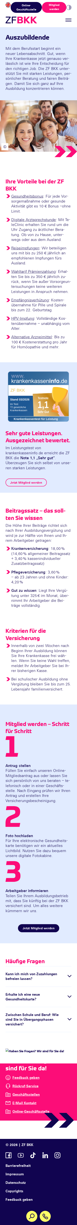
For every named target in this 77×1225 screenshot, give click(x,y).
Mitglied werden (54, 7)
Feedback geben (25, 1077)
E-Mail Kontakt (24, 1103)
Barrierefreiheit (18, 1165)
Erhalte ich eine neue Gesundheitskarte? (23, 996)
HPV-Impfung (22, 318)
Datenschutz (16, 1182)
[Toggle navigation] (68, 20)
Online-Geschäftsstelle (26, 7)
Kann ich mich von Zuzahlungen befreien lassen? (31, 976)
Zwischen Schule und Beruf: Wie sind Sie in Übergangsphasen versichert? (32, 1019)
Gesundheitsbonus (27, 196)
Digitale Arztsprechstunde (33, 219)
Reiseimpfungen (25, 248)
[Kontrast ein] (68, 7)
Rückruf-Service (25, 1086)
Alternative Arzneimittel (31, 337)
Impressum (15, 1174)
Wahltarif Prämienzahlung (33, 271)
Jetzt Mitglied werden (26, 482)
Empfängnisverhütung (30, 300)
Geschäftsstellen (26, 1094)
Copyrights (14, 1191)
